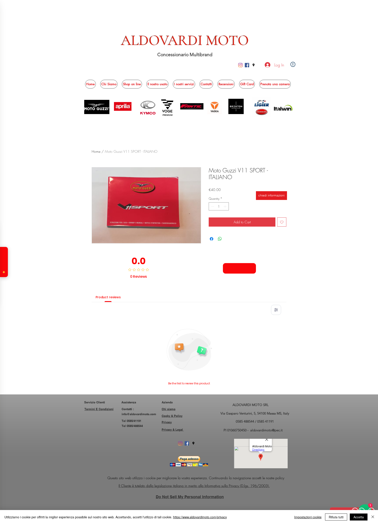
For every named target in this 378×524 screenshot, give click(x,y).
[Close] (372, 517)
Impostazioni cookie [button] (308, 517)
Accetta (359, 517)
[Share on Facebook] (211, 238)
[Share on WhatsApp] (219, 238)
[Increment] (225, 206)
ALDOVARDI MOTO (185, 40)
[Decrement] (212, 206)
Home (96, 151)
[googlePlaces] (253, 65)
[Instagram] (240, 65)
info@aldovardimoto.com (139, 414)
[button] (132, 84)
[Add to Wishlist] (281, 222)
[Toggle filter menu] (276, 310)
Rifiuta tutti (336, 517)
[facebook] (247, 65)
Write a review (239, 268)
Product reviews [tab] (108, 297)
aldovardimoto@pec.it (266, 430)
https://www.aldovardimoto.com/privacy (200, 517)
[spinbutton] (219, 206)
